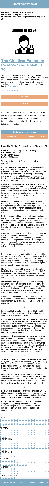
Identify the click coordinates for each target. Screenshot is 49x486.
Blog (21, 482)
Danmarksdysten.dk (24, 4)
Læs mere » (24, 97)
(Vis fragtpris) (12, 90)
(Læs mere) (13, 86)
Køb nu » (24, 104)
